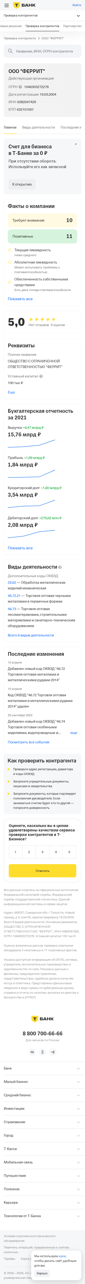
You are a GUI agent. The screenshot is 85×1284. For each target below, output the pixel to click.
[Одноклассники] (42, 1052)
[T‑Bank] (24, 5)
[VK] (32, 1052)
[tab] (10, 127)
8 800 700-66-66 (43, 1033)
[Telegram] (53, 1052)
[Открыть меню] (6, 5)
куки (62, 1256)
